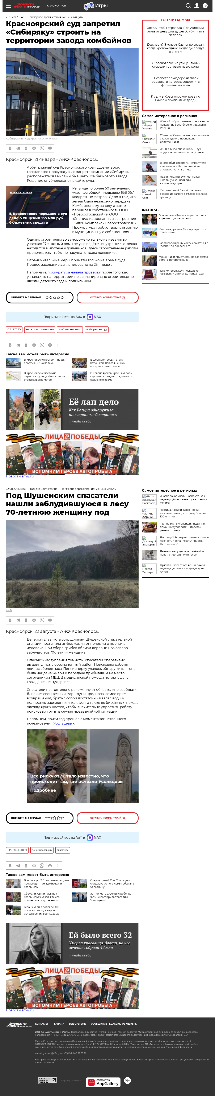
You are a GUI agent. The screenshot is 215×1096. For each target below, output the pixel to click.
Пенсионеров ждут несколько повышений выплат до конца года (181, 272)
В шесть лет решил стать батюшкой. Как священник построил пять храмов (107, 363)
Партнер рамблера (71, 1080)
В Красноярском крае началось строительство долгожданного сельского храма (111, 376)
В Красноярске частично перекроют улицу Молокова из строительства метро (44, 376)
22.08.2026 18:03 (16, 488)
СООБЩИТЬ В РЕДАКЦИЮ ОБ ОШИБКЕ (114, 1024)
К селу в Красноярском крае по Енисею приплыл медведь (175, 98)
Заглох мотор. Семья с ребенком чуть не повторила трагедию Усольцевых (111, 897)
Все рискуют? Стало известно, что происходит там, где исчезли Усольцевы (76, 779)
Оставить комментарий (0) (107, 297)
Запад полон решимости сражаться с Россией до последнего (183, 245)
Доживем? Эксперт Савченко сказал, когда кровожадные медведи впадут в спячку (175, 48)
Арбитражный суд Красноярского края (32, 138)
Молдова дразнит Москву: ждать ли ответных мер (182, 231)
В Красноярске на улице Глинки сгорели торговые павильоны (176, 64)
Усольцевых (63, 723)
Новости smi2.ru (20, 476)
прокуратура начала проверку (74, 272)
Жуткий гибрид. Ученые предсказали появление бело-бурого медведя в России (184, 125)
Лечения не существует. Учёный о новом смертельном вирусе (182, 553)
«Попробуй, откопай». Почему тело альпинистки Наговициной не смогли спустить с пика (183, 166)
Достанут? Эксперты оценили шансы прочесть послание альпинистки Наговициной (184, 541)
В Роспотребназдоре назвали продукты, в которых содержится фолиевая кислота (175, 81)
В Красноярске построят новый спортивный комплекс (45, 361)
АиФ (9, 610)
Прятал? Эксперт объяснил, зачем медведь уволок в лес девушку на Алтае (182, 568)
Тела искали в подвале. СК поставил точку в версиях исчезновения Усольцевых (41, 910)
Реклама (58, 1024)
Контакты (41, 1024)
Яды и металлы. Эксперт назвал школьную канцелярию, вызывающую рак (180, 180)
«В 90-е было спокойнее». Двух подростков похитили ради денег (182, 150)
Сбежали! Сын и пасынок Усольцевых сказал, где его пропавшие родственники (184, 138)
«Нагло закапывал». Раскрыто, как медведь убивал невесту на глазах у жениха (183, 499)
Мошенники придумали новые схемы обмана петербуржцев (183, 258)
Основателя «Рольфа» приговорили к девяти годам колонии (182, 217)
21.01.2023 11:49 (15, 17)
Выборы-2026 (77, 1024)
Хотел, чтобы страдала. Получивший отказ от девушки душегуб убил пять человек (175, 31)
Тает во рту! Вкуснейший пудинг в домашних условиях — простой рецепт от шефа (182, 527)
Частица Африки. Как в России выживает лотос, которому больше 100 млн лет (183, 513)
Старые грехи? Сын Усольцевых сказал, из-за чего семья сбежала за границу (183, 194)
